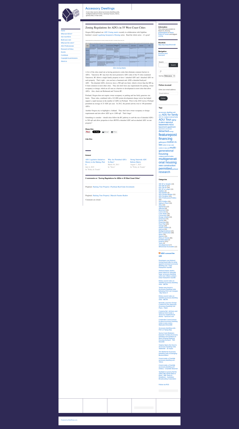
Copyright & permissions (69, 58)
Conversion (163, 215)
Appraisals (162, 207)
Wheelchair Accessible (166, 247)
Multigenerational (165, 231)
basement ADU (166, 124)
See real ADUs (66, 37)
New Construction (165, 233)
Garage (161, 226)
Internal (161, 229)
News (172, 32)
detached (164, 131)
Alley (160, 205)
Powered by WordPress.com (69, 420)
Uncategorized (164, 245)
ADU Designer (164, 196)
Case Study (163, 213)
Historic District (164, 227)
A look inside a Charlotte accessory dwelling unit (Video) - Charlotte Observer (168, 367)
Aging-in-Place (164, 203)
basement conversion (165, 129)
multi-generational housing (167, 150)
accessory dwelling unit (167, 112)
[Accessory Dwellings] (70, 24)
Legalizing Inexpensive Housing (109, 35)
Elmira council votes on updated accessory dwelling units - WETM (168, 282)
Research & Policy (67, 49)
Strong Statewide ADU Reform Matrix (138, 160)
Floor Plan (162, 224)
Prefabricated (163, 240)
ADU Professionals (67, 46)
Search (161, 62)
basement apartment (167, 127)
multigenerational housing (168, 160)
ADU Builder (163, 193)
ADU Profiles (163, 201)
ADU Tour (165, 119)
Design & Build (164, 217)
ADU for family (170, 114)
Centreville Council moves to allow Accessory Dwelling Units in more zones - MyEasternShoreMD (168, 322)
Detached (162, 219)
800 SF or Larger (164, 189)
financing (165, 139)
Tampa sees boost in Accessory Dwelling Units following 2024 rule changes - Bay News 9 (168, 290)
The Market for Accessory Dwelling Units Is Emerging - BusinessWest (168, 353)
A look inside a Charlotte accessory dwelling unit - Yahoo (167, 360)
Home (63, 31)
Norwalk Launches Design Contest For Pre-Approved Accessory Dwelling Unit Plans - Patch (168, 305)
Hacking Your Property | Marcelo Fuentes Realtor (110, 195)
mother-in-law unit (164, 148)
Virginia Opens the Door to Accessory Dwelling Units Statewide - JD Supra (168, 346)
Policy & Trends (163, 34)
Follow (163, 98)
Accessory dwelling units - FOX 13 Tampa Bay (167, 329)
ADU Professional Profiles (167, 198)
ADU (160, 115)
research (164, 172)
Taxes (161, 243)
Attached (162, 208)
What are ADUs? (66, 34)
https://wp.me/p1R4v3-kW (167, 45)
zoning (160, 36)
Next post (161, 55)
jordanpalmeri (163, 32)
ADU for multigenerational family (168, 117)
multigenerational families (166, 156)
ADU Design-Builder (166, 194)
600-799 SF (163, 187)
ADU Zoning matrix (111, 32)
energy (171, 131)
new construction (167, 165)
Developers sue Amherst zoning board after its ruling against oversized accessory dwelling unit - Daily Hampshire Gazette (168, 264)
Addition (161, 191)
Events (63, 52)
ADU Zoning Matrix (119, 68)
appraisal (169, 122)
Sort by (161, 76)
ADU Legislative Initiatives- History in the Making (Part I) (95, 162)
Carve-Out (162, 212)
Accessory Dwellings (100, 8)
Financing (162, 222)
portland (175, 169)
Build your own (66, 40)
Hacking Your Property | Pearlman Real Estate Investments (113, 187)
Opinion (161, 236)
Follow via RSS (164, 384)
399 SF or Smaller (165, 184)
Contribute (64, 55)
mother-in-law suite (168, 145)
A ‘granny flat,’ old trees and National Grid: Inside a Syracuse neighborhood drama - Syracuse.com (168, 313)
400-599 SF (163, 186)
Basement (162, 210)
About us (64, 61)
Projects (161, 241)
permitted (165, 168)
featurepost (168, 135)
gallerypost (163, 142)
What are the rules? (67, 43)
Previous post (163, 53)
